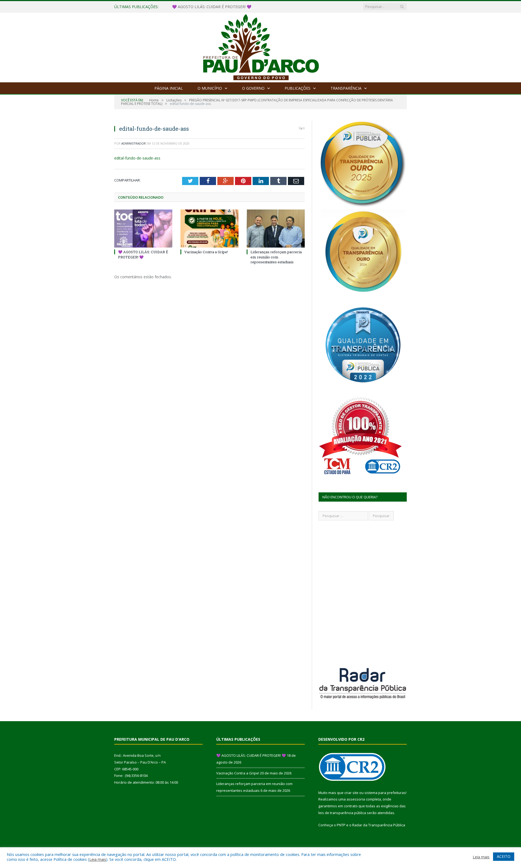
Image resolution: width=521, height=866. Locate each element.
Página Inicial (168, 88)
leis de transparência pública (342, 812)
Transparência (346, 88)
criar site (351, 792)
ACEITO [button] (503, 856)
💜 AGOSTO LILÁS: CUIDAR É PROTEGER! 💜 (143, 254)
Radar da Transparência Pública (378, 825)
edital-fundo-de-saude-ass (137, 158)
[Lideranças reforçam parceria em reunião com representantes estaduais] (276, 229)
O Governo (253, 88)
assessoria (356, 799)
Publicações (297, 88)
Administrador (133, 143)
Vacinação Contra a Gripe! (194, 6)
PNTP (341, 825)
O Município (210, 88)
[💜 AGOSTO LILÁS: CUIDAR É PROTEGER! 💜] (143, 229)
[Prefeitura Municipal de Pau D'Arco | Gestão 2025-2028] (261, 46)
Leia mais (97, 859)
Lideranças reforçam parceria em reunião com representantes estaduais (276, 256)
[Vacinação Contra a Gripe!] (209, 229)
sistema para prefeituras (385, 792)
